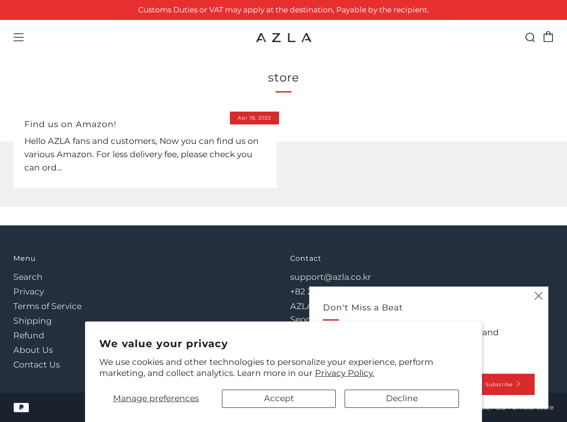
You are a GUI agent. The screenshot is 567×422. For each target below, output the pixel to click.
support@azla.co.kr (330, 277)
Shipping (32, 321)
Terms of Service (47, 306)
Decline (402, 398)
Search (28, 277)
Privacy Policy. (344, 373)
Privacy (28, 291)
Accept (279, 398)
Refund (28, 335)
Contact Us (36, 365)
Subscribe (499, 384)
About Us (33, 350)
